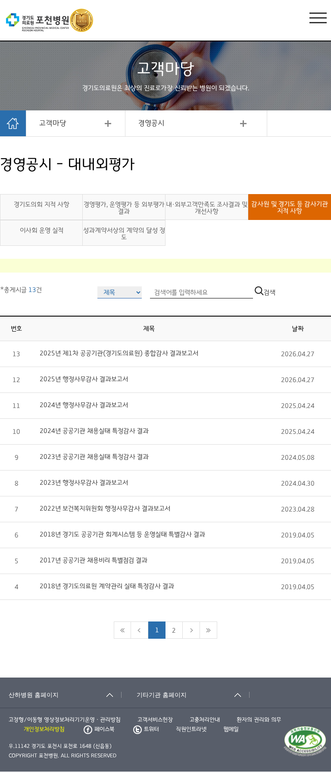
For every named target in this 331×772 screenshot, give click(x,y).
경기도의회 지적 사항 (41, 204)
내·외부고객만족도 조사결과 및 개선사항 (206, 208)
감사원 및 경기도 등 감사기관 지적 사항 (289, 207)
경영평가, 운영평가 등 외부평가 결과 (124, 208)
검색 (269, 292)
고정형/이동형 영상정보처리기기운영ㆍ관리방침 (65, 720)
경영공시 (151, 123)
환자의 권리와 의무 (259, 720)
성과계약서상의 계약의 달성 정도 (124, 234)
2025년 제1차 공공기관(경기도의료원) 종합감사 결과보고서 (119, 353)
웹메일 (231, 729)
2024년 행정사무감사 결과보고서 (84, 405)
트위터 (151, 729)
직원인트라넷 (191, 729)
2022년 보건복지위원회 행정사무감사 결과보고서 (105, 508)
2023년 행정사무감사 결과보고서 (84, 482)
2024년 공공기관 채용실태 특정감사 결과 (94, 430)
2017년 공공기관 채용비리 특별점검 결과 (93, 560)
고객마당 (52, 123)
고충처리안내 (205, 720)
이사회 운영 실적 (41, 230)
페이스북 (104, 729)
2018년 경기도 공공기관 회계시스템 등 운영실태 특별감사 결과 (122, 534)
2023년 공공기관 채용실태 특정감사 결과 (94, 456)
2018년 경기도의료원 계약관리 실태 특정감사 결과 (107, 586)
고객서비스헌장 (155, 720)
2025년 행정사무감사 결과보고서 (84, 379)
